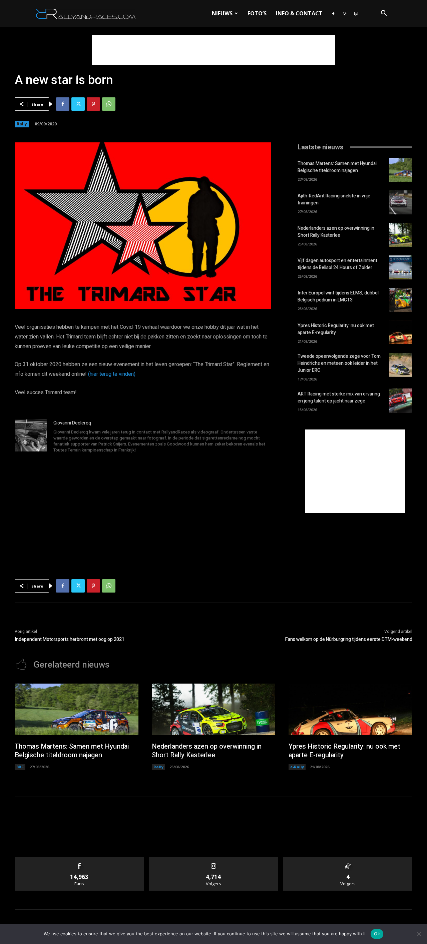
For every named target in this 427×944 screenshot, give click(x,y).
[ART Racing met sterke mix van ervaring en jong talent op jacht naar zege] (400, 400)
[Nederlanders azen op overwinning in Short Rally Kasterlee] (400, 235)
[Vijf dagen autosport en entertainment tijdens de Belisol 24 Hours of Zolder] (400, 267)
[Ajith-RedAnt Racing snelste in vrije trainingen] (400, 202)
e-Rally (297, 766)
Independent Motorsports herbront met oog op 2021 (69, 639)
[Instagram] (345, 13)
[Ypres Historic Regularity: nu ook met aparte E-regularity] (400, 332)
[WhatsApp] (108, 104)
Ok (377, 933)
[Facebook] (333, 13)
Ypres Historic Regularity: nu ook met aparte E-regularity (336, 329)
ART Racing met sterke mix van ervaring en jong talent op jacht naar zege (339, 397)
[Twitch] (356, 13)
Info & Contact (299, 13)
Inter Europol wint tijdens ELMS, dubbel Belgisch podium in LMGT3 (338, 296)
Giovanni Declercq (72, 422)
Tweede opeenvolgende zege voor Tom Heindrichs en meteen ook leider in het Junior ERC (339, 363)
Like (79, 859)
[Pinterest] (93, 104)
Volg (213, 859)
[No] (418, 934)
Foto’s (257, 13)
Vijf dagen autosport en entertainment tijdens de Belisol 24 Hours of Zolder (337, 264)
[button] (384, 14)
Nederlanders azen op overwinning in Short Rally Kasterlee (336, 232)
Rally (22, 124)
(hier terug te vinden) (111, 374)
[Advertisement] (213, 50)
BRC (20, 766)
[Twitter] (78, 104)
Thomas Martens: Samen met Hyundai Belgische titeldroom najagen (337, 167)
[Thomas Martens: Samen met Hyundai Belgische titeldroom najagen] (400, 170)
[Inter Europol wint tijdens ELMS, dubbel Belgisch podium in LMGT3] (400, 300)
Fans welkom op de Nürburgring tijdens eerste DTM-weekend (348, 639)
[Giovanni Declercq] (31, 437)
